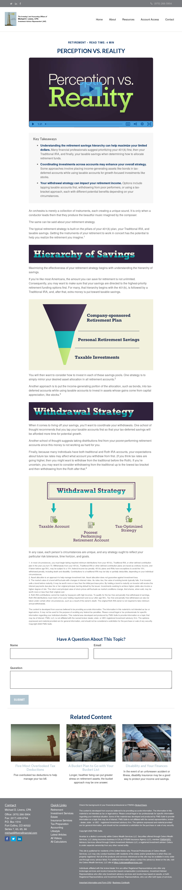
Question (16, 668)
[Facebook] (20, 3)
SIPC (168, 839)
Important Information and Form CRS (95, 882)
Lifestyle (55, 831)
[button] (112, 19)
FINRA (163, 839)
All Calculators (59, 841)
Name (14, 645)
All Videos (56, 838)
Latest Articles (58, 834)
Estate (54, 817)
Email (97, 645)
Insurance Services (61, 820)
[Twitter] (11, 3)
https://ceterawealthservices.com (128, 862)
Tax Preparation (60, 824)
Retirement (57, 809)
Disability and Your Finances (147, 766)
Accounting (57, 827)
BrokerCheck (141, 804)
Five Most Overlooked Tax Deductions (35, 767)
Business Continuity (121, 882)
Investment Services (62, 813)
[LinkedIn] (16, 3)
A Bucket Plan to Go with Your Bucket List (91, 767)
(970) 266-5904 (163, 3)
